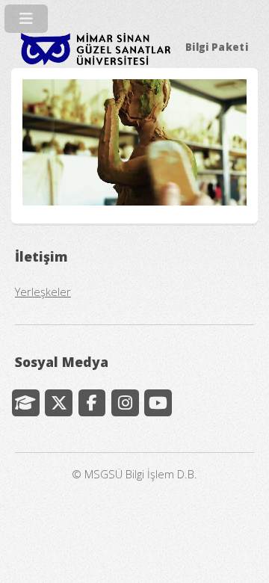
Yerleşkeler (43, 291)
